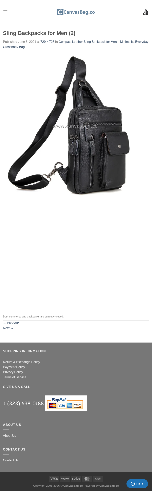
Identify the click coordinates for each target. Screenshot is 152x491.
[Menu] (5, 12)
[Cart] (146, 12)
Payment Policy (14, 367)
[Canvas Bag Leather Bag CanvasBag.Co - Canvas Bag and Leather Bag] (76, 12)
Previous (11, 323)
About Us (9, 435)
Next (8, 328)
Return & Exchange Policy (21, 362)
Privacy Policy (13, 372)
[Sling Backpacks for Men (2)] (75, 125)
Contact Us (11, 460)
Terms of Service (14, 377)
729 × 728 (47, 41)
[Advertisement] (76, 225)
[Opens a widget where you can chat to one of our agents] (137, 484)
